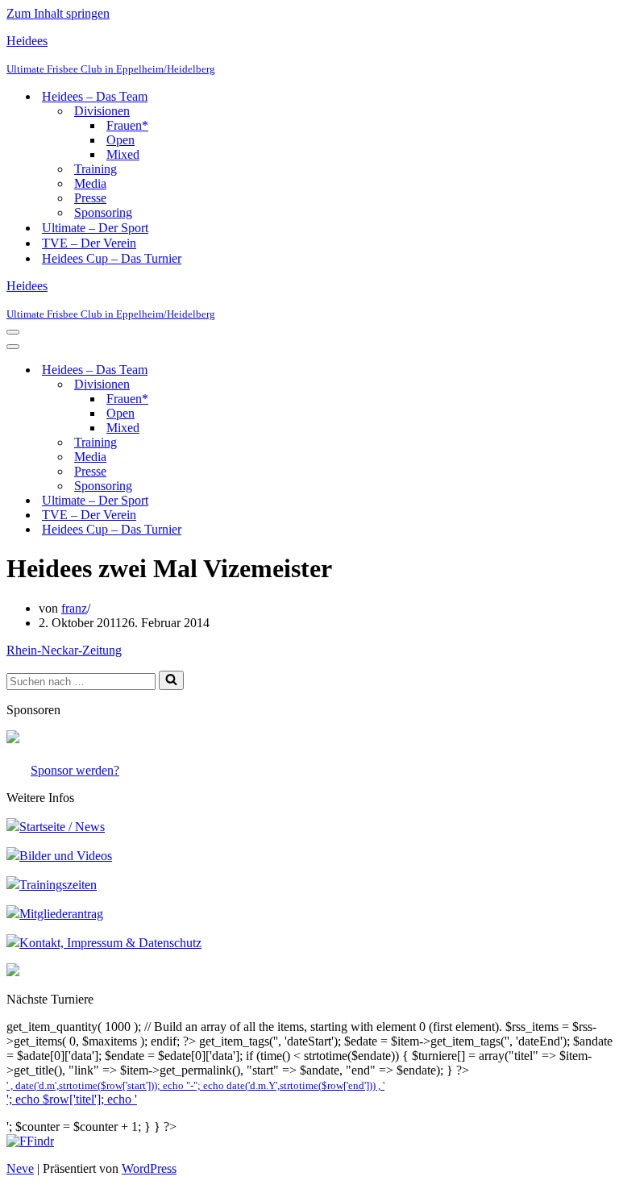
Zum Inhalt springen (58, 13)
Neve (20, 1168)
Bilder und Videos (65, 856)
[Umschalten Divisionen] (288, 385)
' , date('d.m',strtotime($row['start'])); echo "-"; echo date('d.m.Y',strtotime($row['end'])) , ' (195, 1085)
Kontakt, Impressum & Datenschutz (110, 943)
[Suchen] (171, 680)
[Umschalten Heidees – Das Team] (288, 370)
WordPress (149, 1168)
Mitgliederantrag (61, 914)
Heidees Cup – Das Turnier (111, 258)
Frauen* (127, 125)
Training (95, 169)
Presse (90, 198)
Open (120, 140)
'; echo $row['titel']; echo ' (71, 1099)
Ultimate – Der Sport (95, 228)
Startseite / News (62, 827)
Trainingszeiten (58, 885)
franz (74, 608)
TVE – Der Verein (89, 243)
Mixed (122, 154)
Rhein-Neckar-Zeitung (64, 650)
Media (90, 183)
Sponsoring (103, 212)
